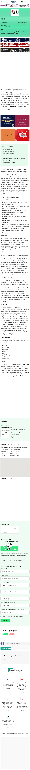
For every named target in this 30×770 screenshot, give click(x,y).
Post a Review (5, 425)
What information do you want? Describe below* (12, 609)
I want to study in (5, 582)
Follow (7, 710)
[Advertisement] (15, 69)
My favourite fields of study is (8, 602)
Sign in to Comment (6, 648)
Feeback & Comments (9, 162)
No (12, 634)
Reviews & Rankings (8, 151)
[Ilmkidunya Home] (4, 1)
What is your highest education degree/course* (12, 589)
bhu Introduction (8, 149)
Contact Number (5, 575)
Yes (6, 634)
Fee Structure (7, 160)
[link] (13, 2)
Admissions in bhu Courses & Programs (14, 158)
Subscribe (22, 692)
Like (8, 691)
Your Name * (4, 568)
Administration (7, 156)
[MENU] (28, 2)
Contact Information (9, 154)
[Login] (25, 2)
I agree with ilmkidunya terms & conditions (12, 616)
